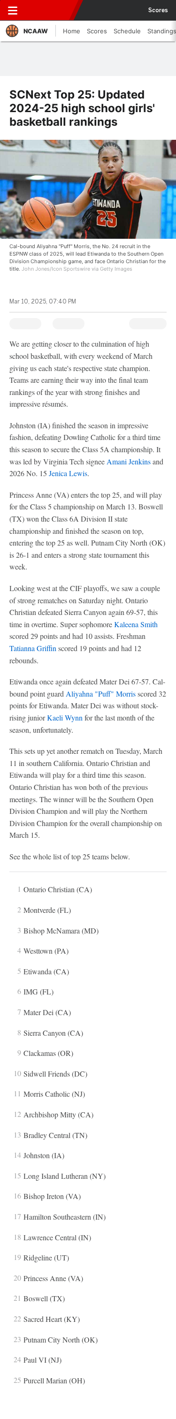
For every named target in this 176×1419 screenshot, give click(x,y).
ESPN (50, 10)
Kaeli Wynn (65, 717)
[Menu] (12, 10)
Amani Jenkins (129, 461)
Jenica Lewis (68, 473)
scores (158, 10)
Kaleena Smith (136, 624)
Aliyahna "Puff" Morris (101, 693)
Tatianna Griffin (32, 648)
